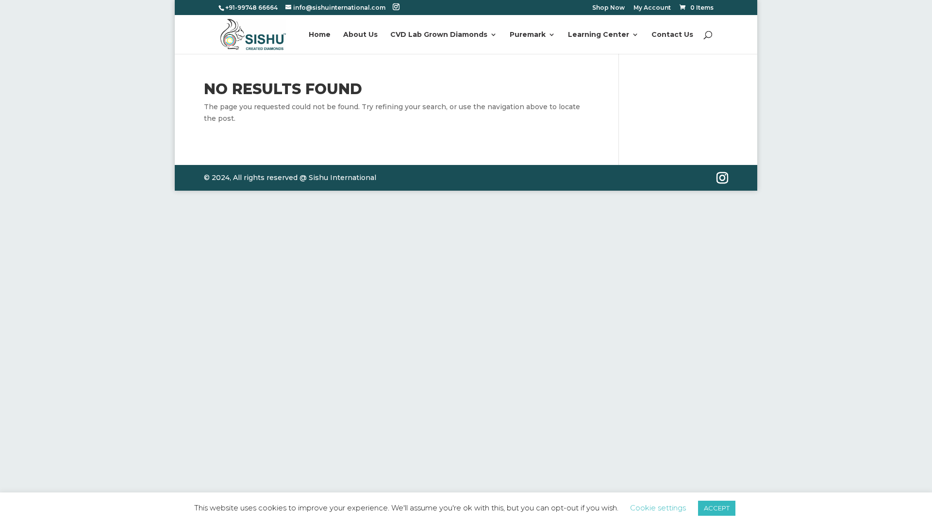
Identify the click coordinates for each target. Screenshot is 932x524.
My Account (652, 8)
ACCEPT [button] (717, 508)
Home (320, 35)
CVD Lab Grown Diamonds (438, 35)
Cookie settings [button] (658, 507)
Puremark (528, 35)
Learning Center (598, 35)
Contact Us (672, 35)
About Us (360, 35)
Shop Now (608, 8)
